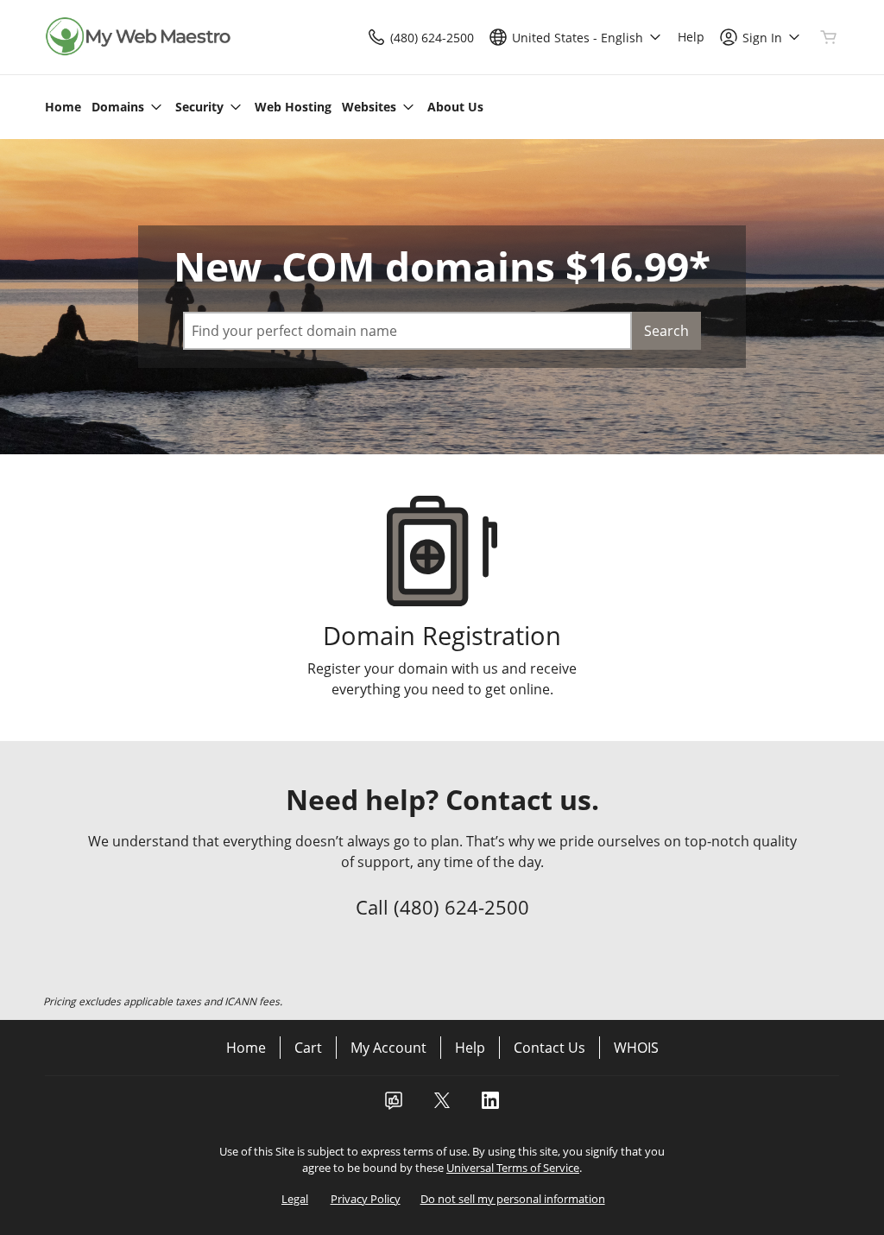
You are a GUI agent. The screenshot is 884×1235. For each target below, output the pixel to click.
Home (246, 1047)
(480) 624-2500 (461, 907)
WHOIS (636, 1047)
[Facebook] (393, 1105)
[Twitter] (442, 1105)
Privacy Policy (366, 1198)
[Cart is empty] (829, 37)
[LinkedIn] (490, 1105)
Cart (308, 1047)
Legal (294, 1198)
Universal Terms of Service (512, 1167)
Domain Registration (442, 635)
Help (470, 1047)
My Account (388, 1047)
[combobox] (407, 331)
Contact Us (549, 1047)
